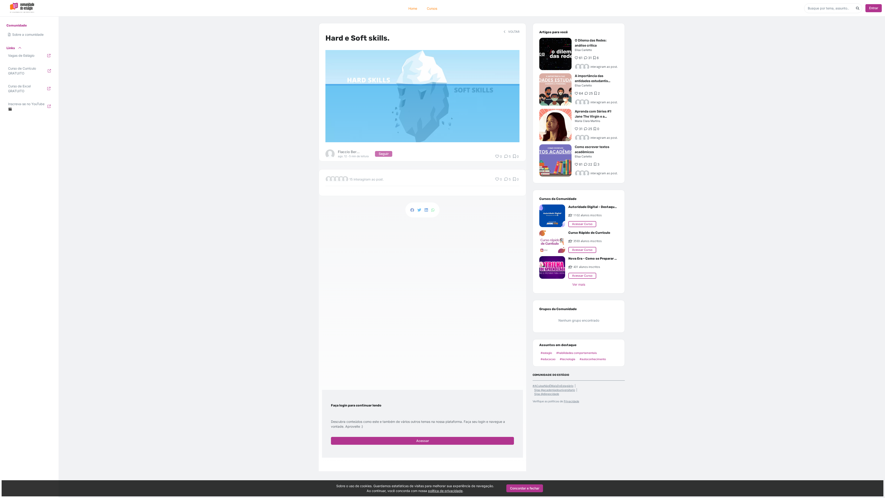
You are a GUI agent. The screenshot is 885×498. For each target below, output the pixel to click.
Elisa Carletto (583, 50)
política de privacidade (445, 491)
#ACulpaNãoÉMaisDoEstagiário (553, 386)
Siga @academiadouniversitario (554, 390)
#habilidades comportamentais (576, 353)
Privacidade (571, 401)
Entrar (873, 8)
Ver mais (578, 284)
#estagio (546, 353)
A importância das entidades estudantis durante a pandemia (591, 81)
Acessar (422, 441)
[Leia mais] (555, 54)
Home (412, 8)
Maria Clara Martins (587, 121)
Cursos (432, 8)
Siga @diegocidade (546, 394)
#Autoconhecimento (593, 359)
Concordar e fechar (524, 488)
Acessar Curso (582, 224)
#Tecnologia (567, 359)
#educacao (548, 359)
